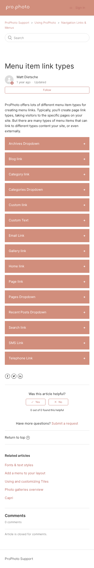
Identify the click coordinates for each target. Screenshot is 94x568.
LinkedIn (20, 376)
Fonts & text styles (19, 465)
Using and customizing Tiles (27, 481)
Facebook (7, 376)
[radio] (35, 402)
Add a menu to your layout (25, 473)
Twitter (14, 376)
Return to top (15, 437)
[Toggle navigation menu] (71, 7)
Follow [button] (47, 90)
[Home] (18, 10)
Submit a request (65, 423)
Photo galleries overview (24, 489)
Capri (9, 498)
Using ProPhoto (45, 22)
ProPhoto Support (17, 22)
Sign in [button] (80, 7)
